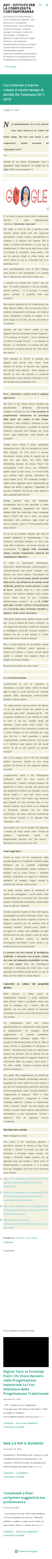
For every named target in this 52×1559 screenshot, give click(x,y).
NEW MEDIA (31, 1238)
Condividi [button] (8, 1242)
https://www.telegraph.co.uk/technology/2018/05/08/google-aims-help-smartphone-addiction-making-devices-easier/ (26, 1210)
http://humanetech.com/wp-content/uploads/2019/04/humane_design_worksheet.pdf (25, 1224)
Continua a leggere (13, 1427)
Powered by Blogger (28, 1551)
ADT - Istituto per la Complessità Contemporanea (19, 8)
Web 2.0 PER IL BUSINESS (23, 1443)
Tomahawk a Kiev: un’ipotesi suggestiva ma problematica (24, 1497)
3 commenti (22, 1473)
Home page (10, 66)
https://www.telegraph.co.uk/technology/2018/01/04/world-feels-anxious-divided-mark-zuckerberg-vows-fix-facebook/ (25, 1196)
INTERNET (20, 1238)
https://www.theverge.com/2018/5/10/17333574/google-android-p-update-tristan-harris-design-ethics (25, 1183)
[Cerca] (40, 5)
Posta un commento (27, 1423)
